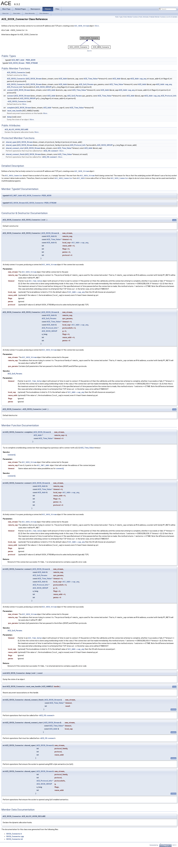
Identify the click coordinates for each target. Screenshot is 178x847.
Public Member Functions (131, 17)
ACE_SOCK (81, 178)
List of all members (171, 17)
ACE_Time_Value (90, 79)
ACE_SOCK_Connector (16, 72)
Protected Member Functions (157, 17)
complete (11, 108)
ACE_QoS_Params (86, 84)
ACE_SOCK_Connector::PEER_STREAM (40, 203)
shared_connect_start (15, 148)
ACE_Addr (63, 79)
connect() (11, 455)
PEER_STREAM (32, 63)
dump (9, 117)
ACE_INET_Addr (18, 60)
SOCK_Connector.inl (14, 839)
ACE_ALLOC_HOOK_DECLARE (16, 129)
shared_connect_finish (15, 154)
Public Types (118, 17)
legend (89, 50)
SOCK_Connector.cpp (15, 836)
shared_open (11, 142)
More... (97, 26)
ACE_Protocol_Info (15, 87)
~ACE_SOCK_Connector (16, 101)
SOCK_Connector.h (14, 834)
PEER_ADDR (30, 60)
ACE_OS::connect (51, 151)
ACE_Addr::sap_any (138, 79)
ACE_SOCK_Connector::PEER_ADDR (37, 196)
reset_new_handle (14, 111)
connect (10, 90)
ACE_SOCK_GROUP (43, 87)
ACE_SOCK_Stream (81, 26)
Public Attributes (143, 17)
